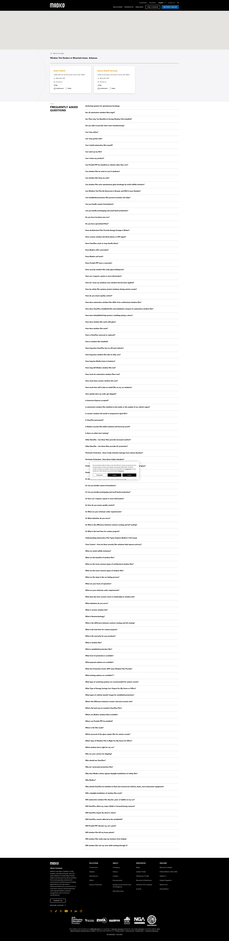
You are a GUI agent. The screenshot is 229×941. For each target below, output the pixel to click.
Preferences (99, 475)
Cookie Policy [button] (128, 469)
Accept (129, 475)
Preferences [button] (121, 471)
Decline (114, 475)
